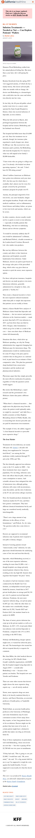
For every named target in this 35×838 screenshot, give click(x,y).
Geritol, (15, 447)
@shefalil (15, 786)
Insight (17, 799)
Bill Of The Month (21, 802)
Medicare (24, 799)
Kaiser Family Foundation (16, 781)
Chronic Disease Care (9, 805)
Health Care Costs (21, 796)
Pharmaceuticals (9, 802)
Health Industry (8, 799)
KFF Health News (19, 15)
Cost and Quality (8, 796)
